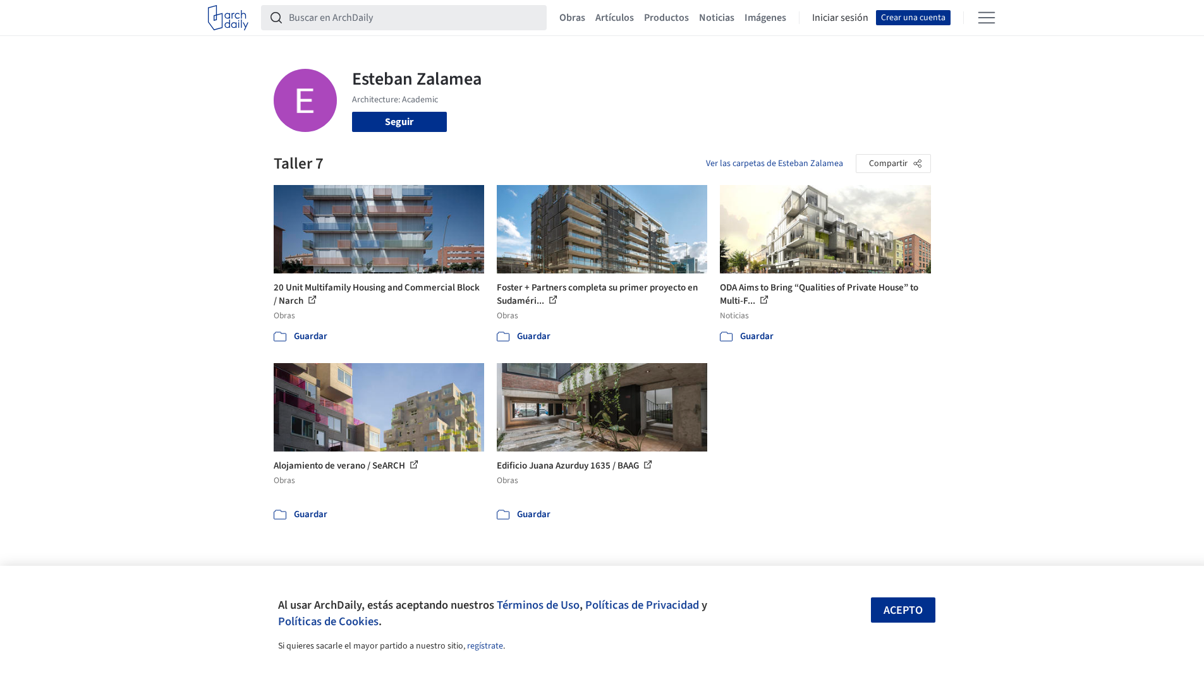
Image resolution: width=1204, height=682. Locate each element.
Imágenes (765, 18)
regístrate (485, 646)
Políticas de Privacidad (642, 605)
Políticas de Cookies (328, 621)
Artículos (614, 18)
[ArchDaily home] (228, 17)
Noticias (716, 18)
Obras (572, 18)
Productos (666, 18)
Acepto (903, 610)
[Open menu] (986, 18)
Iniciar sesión (840, 18)
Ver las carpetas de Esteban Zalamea (774, 163)
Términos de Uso (538, 605)
